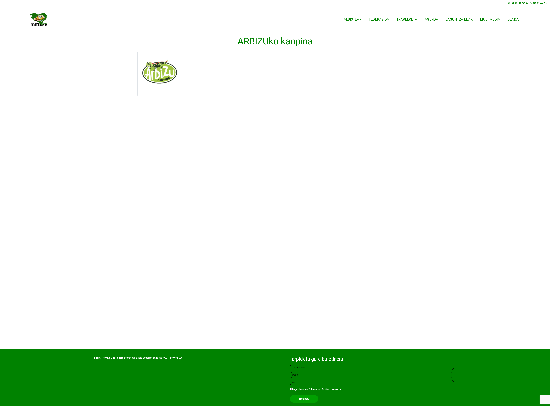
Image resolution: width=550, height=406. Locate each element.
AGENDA (431, 19)
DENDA (513, 19)
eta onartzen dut (317, 389)
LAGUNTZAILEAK (459, 19)
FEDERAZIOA (379, 19)
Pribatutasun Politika (318, 389)
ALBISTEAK (352, 19)
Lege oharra (298, 389)
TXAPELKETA (406, 19)
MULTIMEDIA (490, 19)
